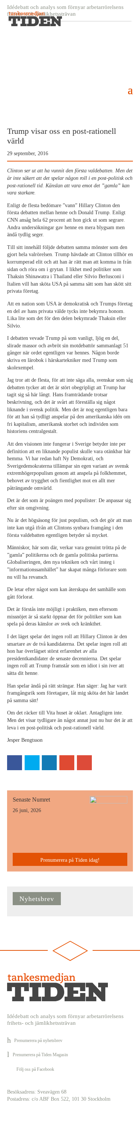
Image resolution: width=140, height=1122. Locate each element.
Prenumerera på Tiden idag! (70, 860)
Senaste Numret (31, 799)
